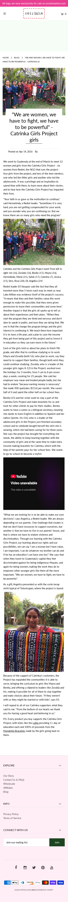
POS (29, 890)
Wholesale (9, 783)
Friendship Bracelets (14, 730)
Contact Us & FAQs (13, 779)
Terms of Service (12, 818)
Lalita (35, 722)
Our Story (8, 775)
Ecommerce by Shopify (44, 890)
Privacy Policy (11, 814)
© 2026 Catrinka (21, 890)
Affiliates (8, 787)
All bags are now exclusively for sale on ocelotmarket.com (34, 3)
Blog (16, 57)
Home (6, 57)
